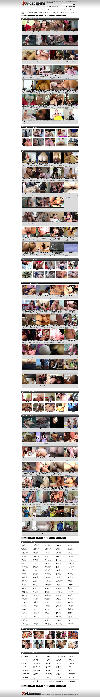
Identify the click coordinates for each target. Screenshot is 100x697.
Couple (34, 562)
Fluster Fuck (38, 146)
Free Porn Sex (71, 670)
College (34, 555)
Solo (68, 552)
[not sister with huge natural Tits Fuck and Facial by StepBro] (43, 309)
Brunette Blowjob (25, 10)
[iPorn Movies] (67, 197)
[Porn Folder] (71, 251)
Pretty (57, 596)
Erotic (34, 596)
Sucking (69, 570)
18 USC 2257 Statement (70, 695)
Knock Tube (73, 401)
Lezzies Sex (59, 677)
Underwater (70, 598)
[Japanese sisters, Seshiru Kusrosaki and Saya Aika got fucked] (57, 294)
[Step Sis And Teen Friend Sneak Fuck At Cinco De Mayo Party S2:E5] (29, 516)
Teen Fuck (50, 9)
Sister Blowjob (32, 9)
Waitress (69, 609)
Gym (45, 570)
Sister (69, 545)
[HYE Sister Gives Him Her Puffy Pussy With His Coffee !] (29, 471)
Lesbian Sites (59, 669)
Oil (56, 567)
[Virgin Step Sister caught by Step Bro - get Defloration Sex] (29, 30)
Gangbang (46, 555)
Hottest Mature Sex (60, 664)
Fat (33, 609)
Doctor (34, 585)
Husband (46, 585)
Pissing (57, 588)
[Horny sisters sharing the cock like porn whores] (43, 30)
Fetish (34, 613)
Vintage (69, 605)
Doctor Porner (71, 677)
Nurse (57, 563)
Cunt (34, 570)
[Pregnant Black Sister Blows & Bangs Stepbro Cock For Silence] (43, 45)
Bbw (22, 571)
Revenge (57, 610)
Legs (45, 613)
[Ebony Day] (71, 384)
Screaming (58, 617)
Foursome (46, 548)
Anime (22, 555)
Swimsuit (69, 573)
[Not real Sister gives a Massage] (29, 207)
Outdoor (57, 576)
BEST (25, 15)
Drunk (34, 592)
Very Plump (71, 662)
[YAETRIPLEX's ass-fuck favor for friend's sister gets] (57, 236)
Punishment (58, 603)
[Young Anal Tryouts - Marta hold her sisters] (43, 486)
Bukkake (23, 609)
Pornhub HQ (61, 146)
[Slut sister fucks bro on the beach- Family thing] (43, 369)
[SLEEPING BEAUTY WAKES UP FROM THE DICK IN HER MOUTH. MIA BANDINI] (71, 89)
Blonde (22, 594)
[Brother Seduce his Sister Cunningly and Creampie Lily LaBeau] (29, 384)
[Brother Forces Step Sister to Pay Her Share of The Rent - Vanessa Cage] (57, 309)
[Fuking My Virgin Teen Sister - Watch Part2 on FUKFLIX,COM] (43, 104)
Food (45, 544)
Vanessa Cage (62, 13)
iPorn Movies (71, 678)
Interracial (46, 591)
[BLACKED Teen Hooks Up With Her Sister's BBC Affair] (71, 177)
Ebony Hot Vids (48, 655)
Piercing (57, 587)
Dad (33, 574)
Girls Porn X (71, 667)
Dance (34, 576)
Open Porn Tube (72, 673)
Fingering (34, 616)
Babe (22, 564)
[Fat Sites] (71, 516)
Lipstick (46, 619)
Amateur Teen (61, 9)
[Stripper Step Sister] (57, 339)
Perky (57, 584)
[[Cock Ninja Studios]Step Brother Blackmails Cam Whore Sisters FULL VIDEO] (43, 531)
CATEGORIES (72, 6)
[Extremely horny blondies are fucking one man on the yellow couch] (43, 89)
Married (46, 623)
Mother (57, 556)
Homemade (47, 578)
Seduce (57, 620)
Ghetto (46, 559)
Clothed (34, 549)
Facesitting (35, 603)
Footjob (46, 545)
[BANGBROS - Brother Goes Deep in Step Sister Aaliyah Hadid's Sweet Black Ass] (43, 60)
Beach (22, 574)
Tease (69, 580)
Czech (34, 573)
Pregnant (57, 595)
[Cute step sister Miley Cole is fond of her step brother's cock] (43, 162)
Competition (35, 556)
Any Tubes (38, 401)
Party (57, 581)
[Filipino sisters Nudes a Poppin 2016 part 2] (71, 324)
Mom (57, 552)
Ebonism (38, 648)
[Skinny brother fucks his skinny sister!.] (71, 104)
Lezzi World (59, 678)
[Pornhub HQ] (71, 471)
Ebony (34, 594)
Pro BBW (70, 659)
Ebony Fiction (73, 648)
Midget (57, 548)
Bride (22, 603)
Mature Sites (71, 655)
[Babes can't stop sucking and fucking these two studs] (29, 294)
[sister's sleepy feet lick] (57, 324)
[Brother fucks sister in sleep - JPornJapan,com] (29, 177)
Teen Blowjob (45, 9)
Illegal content (76, 695)
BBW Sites (47, 671)
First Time (35, 617)
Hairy (45, 571)
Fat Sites (47, 677)
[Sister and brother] (43, 192)
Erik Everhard (61, 12)
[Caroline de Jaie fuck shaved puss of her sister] (29, 442)
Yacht (69, 620)
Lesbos (58, 674)
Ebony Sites (48, 659)
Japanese (46, 595)
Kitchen (46, 603)
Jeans (46, 596)
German (46, 557)
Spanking (69, 556)
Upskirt (69, 602)
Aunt (22, 563)
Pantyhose (58, 580)
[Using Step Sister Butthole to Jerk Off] (71, 456)
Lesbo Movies (59, 671)
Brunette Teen (73, 9)
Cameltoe (23, 613)
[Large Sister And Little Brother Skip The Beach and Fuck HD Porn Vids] (57, 501)
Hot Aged (58, 662)
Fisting (34, 620)
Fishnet (34, 619)
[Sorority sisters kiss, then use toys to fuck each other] (29, 60)
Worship (69, 619)
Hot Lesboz (59, 663)
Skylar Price (67, 12)
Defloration (35, 580)
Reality (57, 606)
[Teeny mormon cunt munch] (29, 531)
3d (21, 544)
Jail (45, 594)
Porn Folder (71, 674)
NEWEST (31, 15)
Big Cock (23, 581)
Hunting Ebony (48, 663)
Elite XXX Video (71, 680)
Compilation (35, 557)
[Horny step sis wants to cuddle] (29, 456)
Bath (22, 569)
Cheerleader (23, 624)
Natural (57, 559)
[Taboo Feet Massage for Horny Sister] (57, 384)
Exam (34, 599)
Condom (34, 559)
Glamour (46, 562)
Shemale (57, 624)
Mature (57, 545)
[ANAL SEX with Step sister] (57, 192)
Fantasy (34, 608)
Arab (22, 557)
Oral (57, 570)
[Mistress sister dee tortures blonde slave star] (29, 427)
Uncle (69, 596)
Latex (46, 609)
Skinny (69, 546)
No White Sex (48, 666)
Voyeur (69, 608)
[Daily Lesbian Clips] (71, 162)
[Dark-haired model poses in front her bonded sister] (57, 516)
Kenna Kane (52, 13)
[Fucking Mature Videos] (71, 339)
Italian (46, 592)
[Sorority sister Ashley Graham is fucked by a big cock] (71, 309)
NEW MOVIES (56, 6)
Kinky (45, 601)
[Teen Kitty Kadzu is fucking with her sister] (57, 442)
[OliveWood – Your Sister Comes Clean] (71, 236)
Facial (34, 605)
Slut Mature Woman (72, 660)
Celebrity (23, 620)
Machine (46, 620)
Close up (34, 548)
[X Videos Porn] (27, 7)
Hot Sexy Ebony (48, 660)
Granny (46, 567)
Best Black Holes (50, 639)
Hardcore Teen (39, 9)
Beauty (22, 576)
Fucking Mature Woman (61, 657)
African (22, 548)
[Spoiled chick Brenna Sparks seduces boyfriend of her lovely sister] (29, 119)
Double (34, 591)
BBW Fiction (48, 667)
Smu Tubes (73, 411)
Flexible (34, 624)
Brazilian (23, 602)
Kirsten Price (56, 12)
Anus (22, 556)
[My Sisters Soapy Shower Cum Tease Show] (57, 30)
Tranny (69, 591)
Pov (56, 594)
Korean (46, 605)
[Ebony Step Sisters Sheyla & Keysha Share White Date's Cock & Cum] (43, 516)
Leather (46, 612)
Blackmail (23, 591)
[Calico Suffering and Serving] (71, 45)
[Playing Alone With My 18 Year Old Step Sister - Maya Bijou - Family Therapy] (29, 309)
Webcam (69, 610)
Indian (46, 587)
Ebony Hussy (48, 656)
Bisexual (23, 587)
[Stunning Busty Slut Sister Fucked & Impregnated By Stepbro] (57, 222)
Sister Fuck (27, 9)
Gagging (46, 553)
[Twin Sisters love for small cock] (71, 442)
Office (57, 566)
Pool (57, 591)
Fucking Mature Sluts (61, 655)
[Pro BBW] (71, 74)
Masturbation (58, 544)
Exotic (34, 601)
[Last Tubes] (71, 294)
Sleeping (69, 549)
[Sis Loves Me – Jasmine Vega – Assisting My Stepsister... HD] (29, 369)
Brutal (22, 608)
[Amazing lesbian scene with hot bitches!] (43, 324)
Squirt (69, 560)
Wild (68, 617)
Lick (45, 616)
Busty (22, 612)
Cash (22, 616)
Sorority (69, 553)
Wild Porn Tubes (27, 278)
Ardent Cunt (61, 137)
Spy (68, 559)
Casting (22, 617)
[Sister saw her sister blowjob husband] (57, 177)
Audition (22, 562)
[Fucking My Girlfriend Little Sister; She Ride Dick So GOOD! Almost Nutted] (43, 427)
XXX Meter (71, 666)
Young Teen (55, 9)
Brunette (23, 606)
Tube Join (50, 137)
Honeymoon (47, 580)
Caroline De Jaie (41, 12)
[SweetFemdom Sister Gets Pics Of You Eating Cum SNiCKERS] (43, 442)
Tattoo (69, 577)
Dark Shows (27, 648)
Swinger (69, 574)
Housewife (46, 581)
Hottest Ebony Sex (49, 662)
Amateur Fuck (67, 9)
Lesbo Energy (59, 670)
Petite (57, 585)
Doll (33, 588)
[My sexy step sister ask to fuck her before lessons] (71, 192)
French (46, 549)
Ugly (68, 595)
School (57, 616)
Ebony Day (50, 648)
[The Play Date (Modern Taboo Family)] (29, 486)
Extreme (34, 602)
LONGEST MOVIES (64, 6)
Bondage (23, 598)
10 (63, 15)
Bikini (22, 585)
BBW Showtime (48, 670)
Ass (22, 560)
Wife (68, 616)
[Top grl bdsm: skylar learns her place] (57, 354)
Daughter (34, 577)
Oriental (57, 574)
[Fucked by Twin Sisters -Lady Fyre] (43, 177)
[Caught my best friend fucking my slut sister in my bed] (57, 251)
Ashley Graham (34, 12)
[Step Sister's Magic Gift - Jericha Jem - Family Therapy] (71, 354)
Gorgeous (46, 566)
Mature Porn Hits (60, 680)
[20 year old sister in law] (43, 501)
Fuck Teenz (59, 659)
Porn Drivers (27, 269)
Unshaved (69, 601)
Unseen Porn (73, 269)
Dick (34, 581)
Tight (68, 585)
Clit (33, 546)
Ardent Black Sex (38, 639)
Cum (34, 567)
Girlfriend (46, 560)
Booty (22, 601)
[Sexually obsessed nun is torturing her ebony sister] (57, 60)
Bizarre (22, 588)
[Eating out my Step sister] (57, 162)
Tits (68, 588)
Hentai (46, 576)
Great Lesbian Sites (60, 660)
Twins (69, 594)
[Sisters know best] (57, 456)
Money (57, 553)
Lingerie (46, 617)
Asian (22, 559)
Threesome (70, 584)
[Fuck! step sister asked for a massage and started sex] (43, 236)
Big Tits (22, 584)
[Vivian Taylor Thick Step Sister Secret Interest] (57, 119)
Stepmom (69, 562)
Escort (34, 598)
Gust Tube (50, 401)
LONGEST (39, 15)
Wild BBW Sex (71, 663)
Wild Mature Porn (72, 664)
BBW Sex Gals (48, 669)
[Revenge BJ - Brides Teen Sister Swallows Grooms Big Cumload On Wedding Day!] (29, 104)
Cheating (23, 623)
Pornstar (57, 592)
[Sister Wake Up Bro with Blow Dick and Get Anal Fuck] (57, 471)
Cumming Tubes (49, 673)
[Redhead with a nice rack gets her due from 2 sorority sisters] (29, 339)
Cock (34, 552)
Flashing (34, 623)
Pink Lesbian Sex (72, 656)
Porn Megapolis (71, 657)
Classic (34, 545)
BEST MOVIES (49, 6)
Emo (34, 595)
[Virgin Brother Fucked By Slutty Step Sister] (43, 119)
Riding (57, 612)
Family (34, 606)
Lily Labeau (24, 13)
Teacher (69, 578)
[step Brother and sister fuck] (43, 251)
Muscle (57, 557)
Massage (46, 624)
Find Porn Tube (71, 671)
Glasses (46, 563)
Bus (22, 610)
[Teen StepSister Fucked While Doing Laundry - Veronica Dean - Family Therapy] (29, 222)
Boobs (22, 599)
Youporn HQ (50, 278)
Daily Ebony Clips (73, 639)
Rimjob (57, 613)
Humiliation (47, 584)
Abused (22, 545)
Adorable (23, 546)
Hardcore (46, 574)
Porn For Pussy (71, 669)
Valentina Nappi (28, 12)
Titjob (69, 587)
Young (69, 623)
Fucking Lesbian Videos (50, 681)
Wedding (69, 612)
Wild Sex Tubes (38, 278)
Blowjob (22, 595)
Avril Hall (57, 13)
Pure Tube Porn (27, 411)
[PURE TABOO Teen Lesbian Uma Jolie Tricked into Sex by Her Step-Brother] (29, 89)
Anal (22, 553)
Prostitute (57, 601)
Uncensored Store (61, 269)
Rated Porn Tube (38, 411)
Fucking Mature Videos (61, 656)
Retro (57, 609)
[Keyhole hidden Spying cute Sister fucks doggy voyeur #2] (57, 427)
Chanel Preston (35, 13)
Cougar (34, 560)
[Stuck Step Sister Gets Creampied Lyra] (29, 162)
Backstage (23, 567)
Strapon (69, 564)
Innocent (46, 588)
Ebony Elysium (61, 648)
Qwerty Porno (38, 269)
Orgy (57, 573)
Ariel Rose (46, 13)
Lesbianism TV (59, 666)
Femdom (34, 612)
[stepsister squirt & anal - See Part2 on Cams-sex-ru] (29, 324)
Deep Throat (35, 578)
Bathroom (23, 570)
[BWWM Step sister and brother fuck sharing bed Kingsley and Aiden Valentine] (57, 486)
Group (46, 569)
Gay (45, 556)
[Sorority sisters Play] (57, 104)
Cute (34, 571)
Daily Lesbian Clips (49, 674)
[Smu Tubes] (71, 119)
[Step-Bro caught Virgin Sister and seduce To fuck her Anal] (71, 501)
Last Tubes (50, 146)
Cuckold (34, 566)
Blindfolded (23, 592)
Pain (57, 577)
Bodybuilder (23, 596)
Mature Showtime (60, 681)
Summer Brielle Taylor (48, 12)
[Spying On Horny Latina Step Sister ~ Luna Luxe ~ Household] (57, 207)
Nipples (57, 560)
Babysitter (23, 566)
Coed (34, 553)
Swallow (69, 571)
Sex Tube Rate (50, 411)
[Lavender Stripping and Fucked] (57, 45)
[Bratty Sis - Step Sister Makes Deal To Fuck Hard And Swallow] (43, 456)
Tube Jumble (50, 269)
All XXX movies (38, 137)
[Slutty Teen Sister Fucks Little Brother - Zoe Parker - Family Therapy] (43, 354)
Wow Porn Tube (72, 681)
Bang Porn (73, 137)
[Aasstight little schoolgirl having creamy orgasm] (71, 222)
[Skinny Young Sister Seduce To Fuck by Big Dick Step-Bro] (71, 369)
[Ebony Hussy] (71, 30)
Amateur (23, 549)
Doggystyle (35, 587)
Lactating (46, 606)
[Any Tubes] (71, 427)
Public (57, 602)
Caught (22, 619)
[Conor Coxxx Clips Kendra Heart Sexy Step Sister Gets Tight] (43, 471)
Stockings (69, 563)
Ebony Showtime (49, 657)
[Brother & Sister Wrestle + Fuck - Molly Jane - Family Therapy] (71, 60)
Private (57, 598)
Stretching (69, 566)
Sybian (69, 576)
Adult (73, 278)
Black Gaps (61, 639)
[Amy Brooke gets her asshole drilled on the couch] (57, 89)
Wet (68, 613)
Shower (69, 544)
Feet (34, 610)
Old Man (57, 569)
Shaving (57, 623)
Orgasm (57, 571)
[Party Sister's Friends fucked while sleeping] (29, 354)
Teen (68, 581)
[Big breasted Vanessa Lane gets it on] (71, 486)
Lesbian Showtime (60, 667)
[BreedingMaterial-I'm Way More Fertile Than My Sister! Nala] (43, 74)
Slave (69, 548)
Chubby (34, 544)
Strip (68, 567)
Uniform (69, 599)
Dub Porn (27, 146)
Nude (57, 562)
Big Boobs (23, 578)
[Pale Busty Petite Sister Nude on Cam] (29, 192)
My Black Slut (48, 664)
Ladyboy (46, 608)
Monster (57, 555)
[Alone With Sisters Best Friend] (29, 236)
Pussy (57, 605)
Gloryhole (46, 564)
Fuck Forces (73, 146)
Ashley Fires (30, 13)
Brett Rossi (72, 12)
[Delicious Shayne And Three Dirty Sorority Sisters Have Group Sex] (43, 339)
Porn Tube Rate (27, 137)
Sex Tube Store (61, 411)
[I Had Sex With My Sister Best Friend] (43, 294)
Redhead (57, 608)
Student (69, 569)
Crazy (34, 563)
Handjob (46, 573)
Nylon (57, 564)
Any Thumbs (27, 401)
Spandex (69, 555)
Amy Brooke (42, 13)
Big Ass (22, 577)
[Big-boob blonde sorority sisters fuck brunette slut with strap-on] (57, 369)
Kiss (45, 602)
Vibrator (69, 603)
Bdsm (22, 573)
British (22, 605)
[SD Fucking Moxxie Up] (29, 45)
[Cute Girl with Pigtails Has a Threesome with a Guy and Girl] (29, 251)
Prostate (57, 599)
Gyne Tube (61, 401)
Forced (46, 546)
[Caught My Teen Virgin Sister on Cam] (29, 74)
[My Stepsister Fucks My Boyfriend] (43, 207)
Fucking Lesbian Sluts (50, 680)
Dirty (34, 584)
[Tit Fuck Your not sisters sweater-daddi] (29, 501)
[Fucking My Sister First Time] (57, 74)
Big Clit (22, 580)
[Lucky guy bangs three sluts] (43, 222)
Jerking (46, 598)
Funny (46, 552)
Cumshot (34, 569)
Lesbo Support (59, 673)
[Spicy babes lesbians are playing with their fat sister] (43, 384)
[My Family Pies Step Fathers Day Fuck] (57, 531)
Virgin (69, 606)
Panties (57, 578)
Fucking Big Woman (49, 678)
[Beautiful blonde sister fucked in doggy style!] (71, 531)
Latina (46, 610)
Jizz (45, 599)
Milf (56, 549)
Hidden (46, 577)
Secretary (58, 619)
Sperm (69, 557)
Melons (57, 546)
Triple (69, 592)
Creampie (35, 564)
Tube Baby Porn (27, 639)
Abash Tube (61, 278)
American (23, 552)
